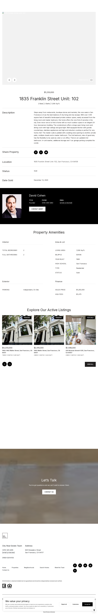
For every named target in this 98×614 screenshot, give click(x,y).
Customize (76, 604)
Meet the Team (59, 567)
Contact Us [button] (49, 492)
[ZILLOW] (90, 565)
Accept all (87, 604)
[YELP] (75, 571)
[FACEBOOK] (75, 565)
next (14, 80)
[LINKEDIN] (85, 565)
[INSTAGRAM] (80, 565)
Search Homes (44, 567)
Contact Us (5, 570)
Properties (15, 567)
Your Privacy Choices (49, 612)
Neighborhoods (29, 567)
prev (9, 80)
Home (4, 567)
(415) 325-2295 (7, 550)
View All (90, 364)
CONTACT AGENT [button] (37, 209)
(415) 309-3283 (47, 203)
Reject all (64, 604)
